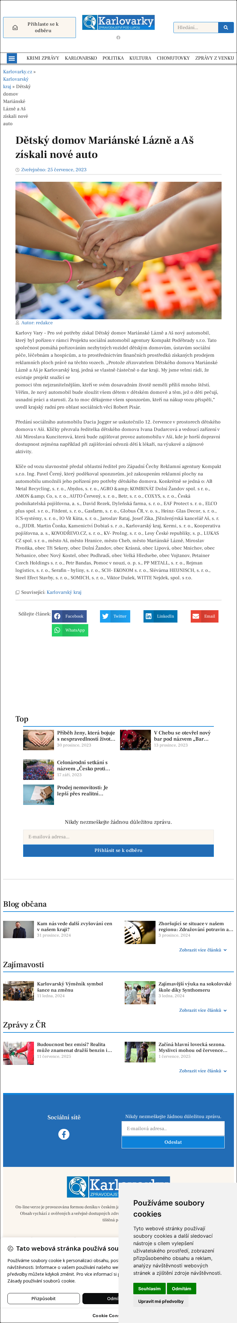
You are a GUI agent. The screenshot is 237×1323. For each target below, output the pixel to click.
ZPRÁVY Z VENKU (214, 58)
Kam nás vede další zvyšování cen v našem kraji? (74, 927)
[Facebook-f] (63, 1134)
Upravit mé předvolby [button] (161, 1301)
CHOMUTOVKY (173, 58)
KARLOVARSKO (81, 58)
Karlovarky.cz (17, 72)
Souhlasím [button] (149, 1288)
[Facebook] (118, 37)
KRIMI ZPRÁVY (43, 58)
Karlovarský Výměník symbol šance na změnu (70, 987)
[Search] (226, 27)
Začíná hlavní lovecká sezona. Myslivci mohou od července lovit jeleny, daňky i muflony (192, 1050)
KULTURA (140, 58)
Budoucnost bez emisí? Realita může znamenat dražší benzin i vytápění (72, 1050)
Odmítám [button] (181, 1288)
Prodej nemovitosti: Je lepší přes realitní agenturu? (82, 794)
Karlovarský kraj (64, 592)
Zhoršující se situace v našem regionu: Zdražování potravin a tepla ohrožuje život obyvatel (194, 929)
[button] (12, 58)
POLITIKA (113, 58)
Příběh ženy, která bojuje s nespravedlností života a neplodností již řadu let (86, 739)
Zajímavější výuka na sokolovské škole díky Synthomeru (195, 987)
